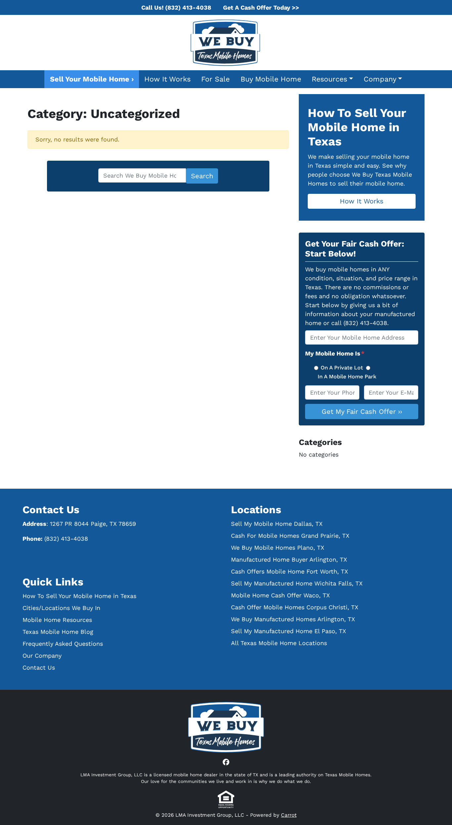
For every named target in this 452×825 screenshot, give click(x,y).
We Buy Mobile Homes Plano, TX (277, 547)
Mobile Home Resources (57, 619)
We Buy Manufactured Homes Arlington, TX (293, 619)
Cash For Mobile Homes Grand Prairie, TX (290, 535)
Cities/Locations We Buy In (61, 607)
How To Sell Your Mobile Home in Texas (79, 595)
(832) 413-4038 (66, 538)
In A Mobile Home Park (347, 376)
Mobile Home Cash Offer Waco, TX (280, 595)
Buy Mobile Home (271, 79)
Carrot (288, 815)
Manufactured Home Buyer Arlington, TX (289, 559)
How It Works (167, 79)
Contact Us (39, 667)
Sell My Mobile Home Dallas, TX (277, 523)
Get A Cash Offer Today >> (261, 7)
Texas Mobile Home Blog (58, 631)
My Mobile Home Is (335, 353)
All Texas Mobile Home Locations (279, 642)
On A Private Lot (342, 367)
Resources (329, 79)
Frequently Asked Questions (63, 643)
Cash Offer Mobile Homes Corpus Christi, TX (294, 607)
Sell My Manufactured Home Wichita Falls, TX (297, 583)
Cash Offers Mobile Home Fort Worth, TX (289, 571)
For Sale (215, 79)
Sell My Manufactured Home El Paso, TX (288, 631)
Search (202, 176)
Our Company (42, 655)
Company (380, 79)
